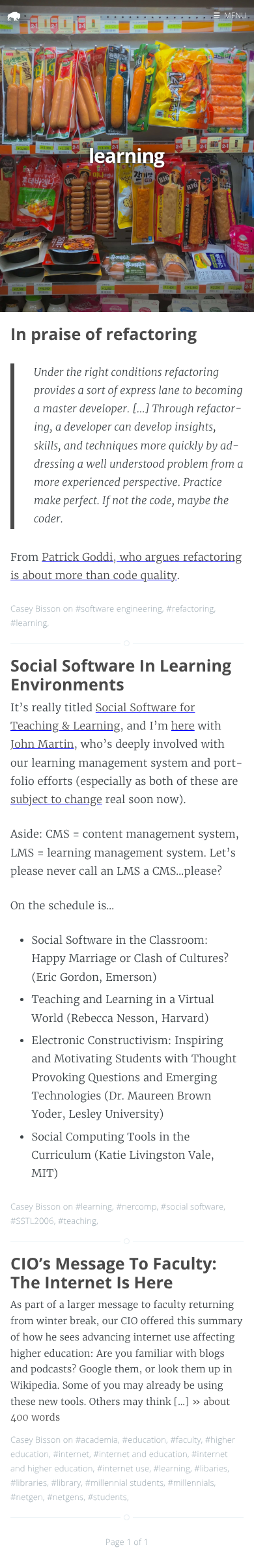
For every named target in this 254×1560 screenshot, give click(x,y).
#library (66, 1482)
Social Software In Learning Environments (120, 675)
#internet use (123, 1468)
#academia (97, 1439)
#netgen (26, 1497)
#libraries (28, 1482)
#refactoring (190, 608)
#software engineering (119, 608)
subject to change (56, 799)
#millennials (190, 1482)
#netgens (65, 1497)
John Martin (42, 744)
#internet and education (140, 1454)
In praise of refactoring (103, 334)
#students (107, 1497)
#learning (28, 623)
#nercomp (136, 1206)
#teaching (77, 1221)
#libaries (210, 1468)
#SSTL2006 (32, 1221)
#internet (71, 1454)
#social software (192, 1206)
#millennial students (124, 1482)
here (183, 726)
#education (144, 1439)
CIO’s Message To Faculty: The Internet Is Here (113, 1273)
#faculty (185, 1439)
